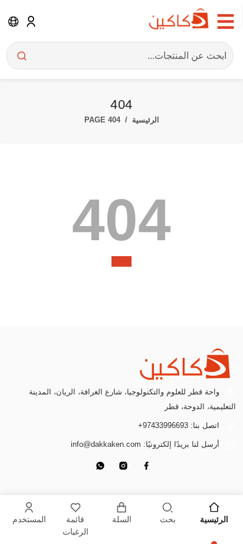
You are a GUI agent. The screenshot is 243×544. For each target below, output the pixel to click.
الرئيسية (145, 119)
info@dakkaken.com (106, 444)
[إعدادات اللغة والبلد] (13, 21)
